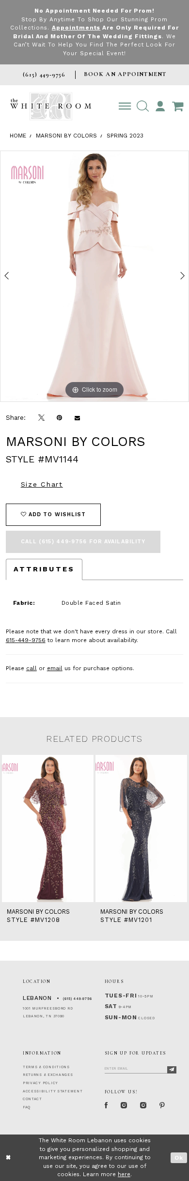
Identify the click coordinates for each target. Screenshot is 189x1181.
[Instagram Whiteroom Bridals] (143, 1105)
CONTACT (32, 1099)
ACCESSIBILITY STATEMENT (53, 1091)
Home (18, 135)
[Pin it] (59, 418)
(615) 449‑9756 (77, 999)
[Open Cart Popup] (177, 106)
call (31, 668)
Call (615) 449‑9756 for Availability (83, 541)
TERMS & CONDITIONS (46, 1067)
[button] (143, 106)
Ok (178, 1157)
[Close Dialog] (8, 1157)
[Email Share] (77, 418)
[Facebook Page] (106, 1105)
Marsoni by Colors (66, 135)
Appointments (76, 27)
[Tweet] (41, 418)
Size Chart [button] (42, 484)
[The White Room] (51, 106)
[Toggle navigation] (125, 106)
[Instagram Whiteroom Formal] (124, 1105)
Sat (111, 1006)
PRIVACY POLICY (40, 1083)
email (55, 668)
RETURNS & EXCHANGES (48, 1075)
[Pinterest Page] (162, 1105)
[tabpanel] (94, 276)
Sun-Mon (121, 1017)
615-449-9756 (26, 640)
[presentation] (48, 828)
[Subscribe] (171, 1070)
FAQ (27, 1107)
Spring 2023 (125, 135)
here (124, 1174)
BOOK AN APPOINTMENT (125, 74)
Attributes (44, 569)
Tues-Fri (121, 995)
